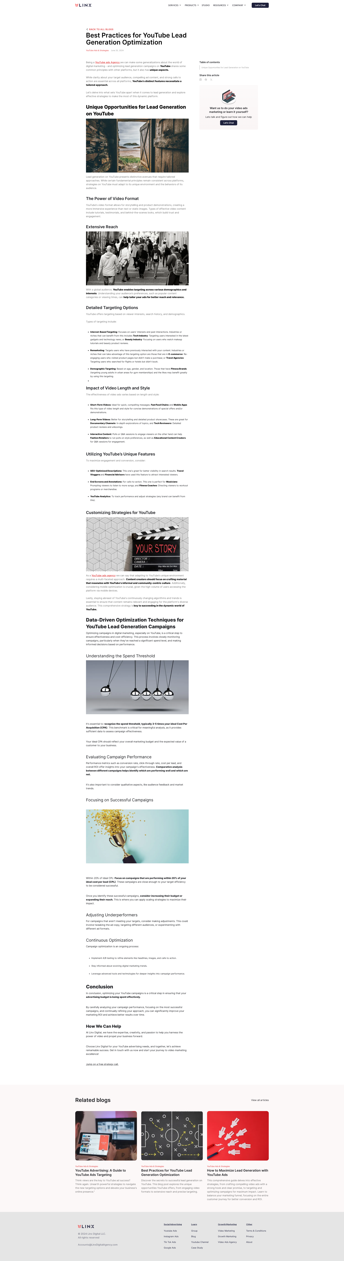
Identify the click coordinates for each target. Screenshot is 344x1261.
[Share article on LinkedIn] (200, 80)
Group (194, 1230)
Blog (193, 1236)
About (249, 1242)
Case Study (197, 1247)
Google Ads (170, 1247)
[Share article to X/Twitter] (211, 80)
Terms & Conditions (256, 1230)
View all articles (260, 1100)
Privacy (250, 1236)
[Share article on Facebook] (206, 80)
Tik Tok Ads (170, 1242)
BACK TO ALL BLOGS (101, 29)
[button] (174, 6)
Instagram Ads (171, 1236)
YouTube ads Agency (107, 62)
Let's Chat (260, 5)
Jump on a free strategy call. (102, 1064)
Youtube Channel (200, 1242)
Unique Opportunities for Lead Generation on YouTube (225, 67)
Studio (206, 5)
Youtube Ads (170, 1230)
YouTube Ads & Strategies (97, 50)
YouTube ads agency (104, 575)
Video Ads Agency (227, 1242)
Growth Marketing (227, 1236)
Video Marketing (226, 1230)
